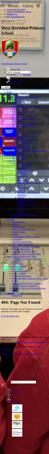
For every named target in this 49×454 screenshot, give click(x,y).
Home (9, 92)
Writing (20, 212)
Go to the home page (10, 316)
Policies (15, 224)
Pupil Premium (18, 227)
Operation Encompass (21, 276)
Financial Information (21, 249)
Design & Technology (26, 170)
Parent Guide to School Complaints (27, 283)
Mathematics (22, 180)
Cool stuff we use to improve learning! (28, 151)
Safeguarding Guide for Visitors (25, 237)
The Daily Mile (18, 158)
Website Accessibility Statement (25, 246)
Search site (5, 382)
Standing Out (12, 129)
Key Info (10, 219)
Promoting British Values (22, 126)
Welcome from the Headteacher (25, 97)
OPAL (15, 131)
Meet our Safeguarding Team (24, 124)
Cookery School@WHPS (23, 143)
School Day (17, 261)
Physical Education (25, 200)
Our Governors (18, 102)
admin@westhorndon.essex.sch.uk (30, 342)
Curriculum (11, 161)
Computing (22, 168)
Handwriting (22, 175)
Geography (22, 173)
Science (20, 207)
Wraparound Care (19, 271)
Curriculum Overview (16, 9)
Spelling (20, 210)
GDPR (15, 234)
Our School (11, 94)
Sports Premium (19, 232)
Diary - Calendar (19, 273)
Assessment (17, 239)
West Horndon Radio (16, 17)
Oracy (20, 190)
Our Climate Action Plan (22, 244)
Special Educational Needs (23, 229)
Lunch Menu (12, 14)
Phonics (20, 197)
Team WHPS (17, 104)
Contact (10, 293)
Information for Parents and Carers (21, 256)
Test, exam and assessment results (26, 254)
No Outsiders (23, 188)
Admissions (17, 99)
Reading (21, 202)
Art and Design (24, 165)
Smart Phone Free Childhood (24, 286)
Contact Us (17, 295)
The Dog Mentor (19, 134)
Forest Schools (18, 138)
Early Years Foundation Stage (24, 215)
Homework (17, 217)
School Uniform (19, 266)
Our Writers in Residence (23, 148)
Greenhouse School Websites (29, 354)
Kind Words (17, 116)
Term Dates (17, 268)
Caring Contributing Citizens (19, 12)
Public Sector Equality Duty (24, 251)
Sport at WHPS (18, 156)
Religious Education (26, 205)
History (20, 178)
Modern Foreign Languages (29, 183)
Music (20, 185)
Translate (27, 74)
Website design (7, 354)
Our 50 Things (18, 153)
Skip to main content (10, 2)
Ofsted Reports (18, 222)
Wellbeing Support (20, 146)
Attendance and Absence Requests (27, 259)
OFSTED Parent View (22, 241)
